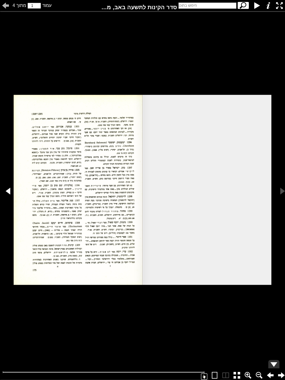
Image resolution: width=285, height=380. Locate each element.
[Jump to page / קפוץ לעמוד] (5, 5)
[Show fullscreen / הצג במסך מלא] (279, 5)
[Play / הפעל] (257, 5)
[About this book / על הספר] (268, 5)
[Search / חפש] (243, 5)
